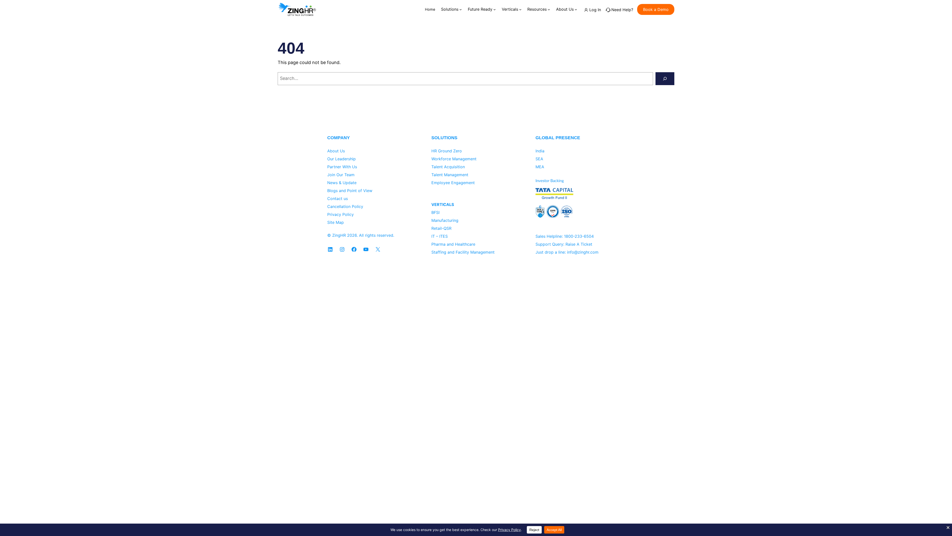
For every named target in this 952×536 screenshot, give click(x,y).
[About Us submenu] (576, 9)
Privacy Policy (340, 214)
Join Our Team (341, 174)
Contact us (337, 198)
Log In (595, 9)
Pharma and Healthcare (453, 244)
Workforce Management (453, 158)
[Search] (664, 78)
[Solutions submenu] (460, 9)
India (540, 150)
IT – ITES (439, 236)
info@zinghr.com (582, 252)
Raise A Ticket (578, 244)
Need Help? (622, 9)
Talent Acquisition (448, 166)
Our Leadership (341, 158)
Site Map (335, 222)
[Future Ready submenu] (494, 9)
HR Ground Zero (446, 150)
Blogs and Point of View (349, 190)
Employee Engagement (453, 182)
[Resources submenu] (549, 9)
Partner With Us (342, 166)
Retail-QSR (441, 228)
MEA (540, 166)
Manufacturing (444, 220)
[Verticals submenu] (520, 9)
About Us (336, 150)
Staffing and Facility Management (463, 252)
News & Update (342, 182)
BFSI (435, 212)
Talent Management (449, 174)
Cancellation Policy (345, 206)
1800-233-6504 (579, 236)
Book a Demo (656, 9)
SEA (539, 158)
